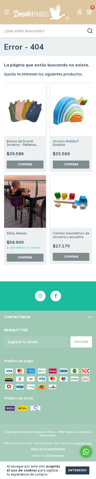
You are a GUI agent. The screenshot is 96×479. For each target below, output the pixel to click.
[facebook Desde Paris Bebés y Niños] (55, 296)
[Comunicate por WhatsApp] (86, 452)
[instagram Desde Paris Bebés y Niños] (40, 296)
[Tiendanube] (48, 456)
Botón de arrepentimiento (48, 448)
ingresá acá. (83, 443)
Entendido (77, 470)
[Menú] (7, 12)
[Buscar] (89, 31)
